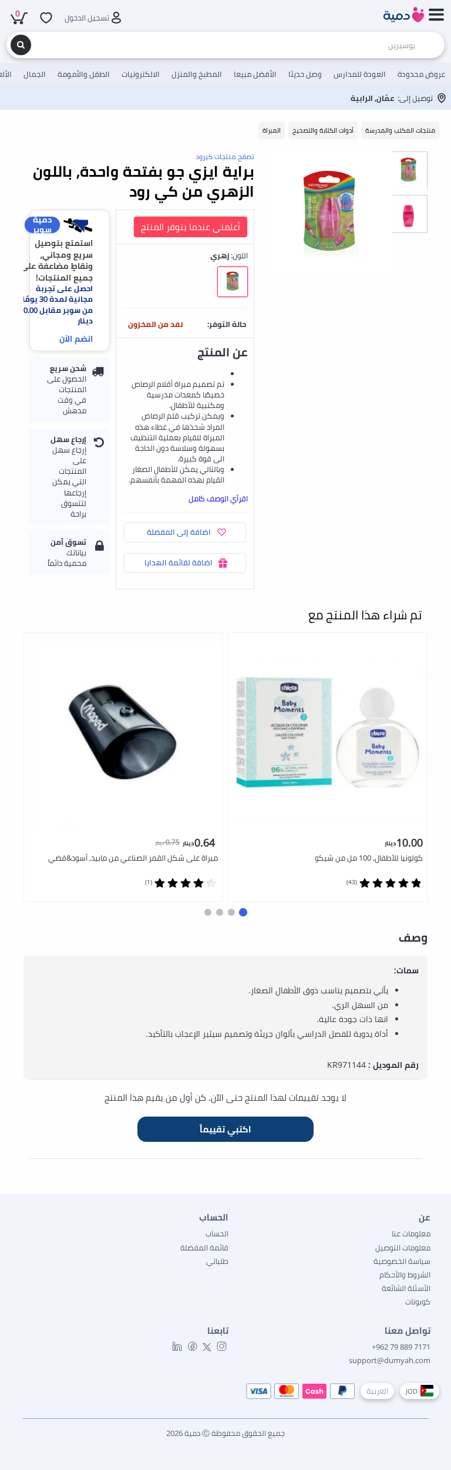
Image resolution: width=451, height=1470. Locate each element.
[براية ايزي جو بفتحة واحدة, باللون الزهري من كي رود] (329, 214)
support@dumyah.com (389, 1360)
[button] (243, 912)
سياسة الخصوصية (401, 1261)
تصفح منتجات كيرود (225, 156)
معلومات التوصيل (402, 1247)
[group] (408, 170)
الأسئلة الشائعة (406, 1288)
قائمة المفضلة (204, 1247)
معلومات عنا (411, 1233)
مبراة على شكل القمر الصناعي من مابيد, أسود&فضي (133, 857)
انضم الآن (76, 338)
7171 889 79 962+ (401, 1346)
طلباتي (217, 1261)
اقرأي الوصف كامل (218, 498)
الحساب (217, 1233)
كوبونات (417, 1301)
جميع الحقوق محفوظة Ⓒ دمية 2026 (225, 1433)
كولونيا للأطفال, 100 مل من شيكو (369, 857)
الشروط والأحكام (404, 1274)
